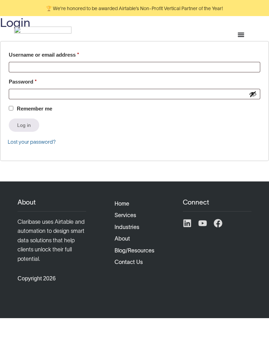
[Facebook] (218, 223)
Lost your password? (32, 142)
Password (34, 81)
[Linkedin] (187, 223)
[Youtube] (202, 223)
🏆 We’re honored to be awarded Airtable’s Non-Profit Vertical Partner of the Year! (134, 8)
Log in (24, 125)
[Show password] (253, 94)
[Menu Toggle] (240, 34)
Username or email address (55, 54)
